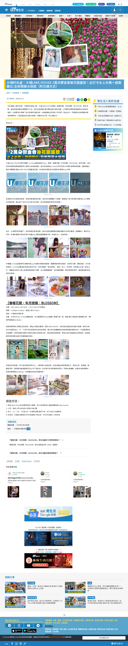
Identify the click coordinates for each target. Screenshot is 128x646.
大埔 (28, 429)
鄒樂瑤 (11, 98)
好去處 (10, 461)
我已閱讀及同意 (104, 638)
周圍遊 (87, 16)
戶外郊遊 (31, 583)
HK (16, 4)
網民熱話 (48, 629)
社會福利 (64, 622)
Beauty (38, 4)
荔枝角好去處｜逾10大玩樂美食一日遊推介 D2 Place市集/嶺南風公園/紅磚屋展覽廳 (45, 601)
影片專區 (78, 16)
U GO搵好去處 (79, 4)
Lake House (27, 461)
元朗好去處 (89, 620)
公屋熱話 (41, 11)
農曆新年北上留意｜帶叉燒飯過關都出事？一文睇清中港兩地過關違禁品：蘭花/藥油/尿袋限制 (105, 588)
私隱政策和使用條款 (56, 637)
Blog (45, 4)
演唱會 (8, 16)
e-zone (52, 4)
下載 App (111, 4)
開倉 (59, 620)
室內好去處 (32, 597)
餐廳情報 (48, 622)
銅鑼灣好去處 (79, 620)
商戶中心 (101, 4)
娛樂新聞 (49, 11)
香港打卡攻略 (110, 16)
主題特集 (122, 16)
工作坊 (37, 461)
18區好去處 (98, 16)
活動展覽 (25, 93)
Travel (23, 4)
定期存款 (58, 11)
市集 (54, 620)
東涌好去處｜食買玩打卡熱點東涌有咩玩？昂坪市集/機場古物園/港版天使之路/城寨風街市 (105, 601)
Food (30, 4)
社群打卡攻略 (92, 4)
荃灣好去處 (99, 620)
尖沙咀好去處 (67, 620)
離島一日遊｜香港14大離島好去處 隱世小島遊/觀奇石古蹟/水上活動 (45, 587)
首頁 (8, 93)
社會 (89, 583)
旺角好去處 (108, 620)
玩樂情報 (15, 93)
